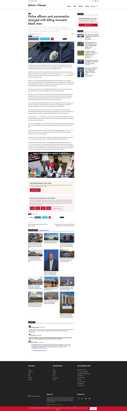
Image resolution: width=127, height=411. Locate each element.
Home (29, 369)
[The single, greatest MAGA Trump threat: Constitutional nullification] (51, 236)
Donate (87, 6)
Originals (80, 6)
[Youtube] (98, 1)
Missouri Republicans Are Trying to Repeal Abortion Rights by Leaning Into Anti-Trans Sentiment (67, 288)
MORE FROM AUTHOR (43, 230)
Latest (74, 6)
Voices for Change (47, 270)
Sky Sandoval (87, 64)
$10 (32, 208)
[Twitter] (96, 1)
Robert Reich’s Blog (81, 369)
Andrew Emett (32, 33)
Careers (54, 373)
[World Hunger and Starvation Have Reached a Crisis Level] (51, 282)
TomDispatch (80, 375)
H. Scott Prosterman (89, 75)
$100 (48, 208)
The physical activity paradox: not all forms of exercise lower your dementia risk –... (91, 54)
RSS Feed (30, 379)
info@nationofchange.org (57, 404)
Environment (31, 301)
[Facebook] (91, 1)
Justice (30, 13)
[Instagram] (93, 1)
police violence (35, 213)
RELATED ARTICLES (33, 230)
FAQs (54, 375)
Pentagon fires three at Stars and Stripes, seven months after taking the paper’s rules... (91, 45)
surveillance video (65, 73)
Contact (54, 379)
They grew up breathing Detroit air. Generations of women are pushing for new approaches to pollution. (35, 305)
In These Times (80, 385)
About (54, 369)
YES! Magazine (80, 383)
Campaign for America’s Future (84, 373)
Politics (45, 239)
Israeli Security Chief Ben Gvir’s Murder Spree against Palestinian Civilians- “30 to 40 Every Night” (50, 273)
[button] (97, 6)
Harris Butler (87, 48)
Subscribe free (35, 190)
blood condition (63, 75)
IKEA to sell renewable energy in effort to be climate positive (37, 225)
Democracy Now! (81, 377)
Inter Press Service (81, 381)
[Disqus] (51, 341)
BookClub (30, 377)
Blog (29, 375)
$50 (43, 208)
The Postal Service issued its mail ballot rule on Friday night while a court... (92, 61)
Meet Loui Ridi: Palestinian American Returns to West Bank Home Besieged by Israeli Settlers (51, 302)
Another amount (57, 208)
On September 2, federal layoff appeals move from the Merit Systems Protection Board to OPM (35, 287)
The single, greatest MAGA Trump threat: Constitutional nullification (92, 36)
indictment (37, 116)
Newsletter (30, 371)
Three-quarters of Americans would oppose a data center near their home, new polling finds (67, 260)
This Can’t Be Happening (82, 371)
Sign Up (93, 6)
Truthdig (79, 379)
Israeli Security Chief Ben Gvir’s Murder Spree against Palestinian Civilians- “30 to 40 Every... (91, 71)
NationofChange (36, 36)
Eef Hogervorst (88, 57)
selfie (71, 130)
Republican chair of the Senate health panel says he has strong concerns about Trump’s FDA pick (66, 316)
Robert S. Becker (88, 39)
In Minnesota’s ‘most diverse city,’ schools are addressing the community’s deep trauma (64, 225)
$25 (38, 208)
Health (30, 255)
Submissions (55, 377)
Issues (68, 6)
